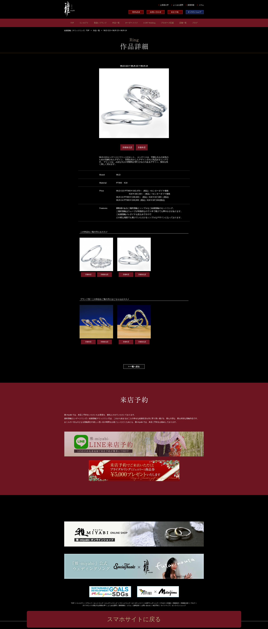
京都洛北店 (184, 603)
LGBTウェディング (151, 603)
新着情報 (191, 5)
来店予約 (156, 605)
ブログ (195, 23)
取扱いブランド (100, 23)
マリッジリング (124, 603)
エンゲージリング (111, 603)
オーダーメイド (131, 23)
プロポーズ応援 (167, 23)
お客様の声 (164, 5)
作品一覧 (116, 23)
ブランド (89, 603)
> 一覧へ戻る (134, 366)
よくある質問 (178, 5)
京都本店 (176, 603)
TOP (72, 23)
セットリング (98, 603)
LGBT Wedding (149, 23)
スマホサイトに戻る (134, 619)
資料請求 (136, 605)
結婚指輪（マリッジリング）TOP (76, 30)
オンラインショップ (179, 605)
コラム (201, 5)
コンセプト (83, 23)
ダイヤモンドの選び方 (90, 605)
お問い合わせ (146, 605)
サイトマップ (165, 605)
